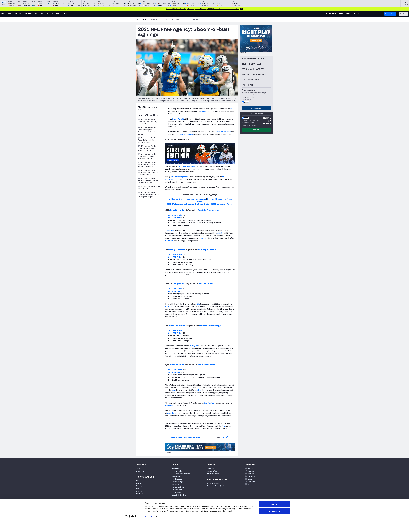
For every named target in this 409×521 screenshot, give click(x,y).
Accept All (274, 504)
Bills (231, 109)
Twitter (250, 468)
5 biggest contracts (176, 199)
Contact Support (213, 483)
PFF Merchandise (213, 474)
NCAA (3, 4)
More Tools (256, 108)
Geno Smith (203, 238)
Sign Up (256, 130)
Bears (173, 390)
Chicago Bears (207, 249)
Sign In (403, 13)
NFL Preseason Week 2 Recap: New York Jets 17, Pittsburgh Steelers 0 (147, 164)
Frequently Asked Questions (217, 486)
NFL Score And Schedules (181, 474)
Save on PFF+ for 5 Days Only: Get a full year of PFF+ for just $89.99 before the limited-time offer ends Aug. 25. (204, 9)
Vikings (220, 233)
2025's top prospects (185, 134)
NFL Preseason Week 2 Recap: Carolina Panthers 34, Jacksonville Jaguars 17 (148, 180)
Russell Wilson (172, 413)
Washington (193, 346)
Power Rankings (177, 482)
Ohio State (169, 405)
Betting (194, 19)
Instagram (251, 471)
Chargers (203, 111)
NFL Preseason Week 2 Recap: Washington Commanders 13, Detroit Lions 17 (147, 131)
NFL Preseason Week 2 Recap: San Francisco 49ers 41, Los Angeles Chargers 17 (149, 195)
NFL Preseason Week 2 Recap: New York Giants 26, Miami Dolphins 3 (147, 122)
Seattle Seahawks (208, 210)
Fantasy (153, 19)
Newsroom (140, 471)
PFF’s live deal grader (179, 177)
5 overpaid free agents (216, 199)
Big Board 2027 (177, 492)
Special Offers (212, 471)
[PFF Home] (3, 14)
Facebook (251, 476)
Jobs (138, 468)
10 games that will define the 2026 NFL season (149, 187)
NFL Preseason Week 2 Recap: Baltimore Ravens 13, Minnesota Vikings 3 (148, 148)
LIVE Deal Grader (202, 204)
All (138, 19)
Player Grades (176, 476)
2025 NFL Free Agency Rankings (180, 204)
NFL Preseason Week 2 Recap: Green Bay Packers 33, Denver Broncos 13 (148, 172)
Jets (223, 426)
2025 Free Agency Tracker (222, 204)
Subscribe (210, 468)
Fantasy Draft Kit (178, 487)
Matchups (175, 484)
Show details (149, 517)
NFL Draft (176, 19)
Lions (199, 390)
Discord (250, 479)
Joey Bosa (179, 283)
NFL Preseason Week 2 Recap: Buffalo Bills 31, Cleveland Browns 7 (147, 140)
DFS (185, 19)
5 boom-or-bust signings (195, 199)
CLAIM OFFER (390, 13)
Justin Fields (176, 365)
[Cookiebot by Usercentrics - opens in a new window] (130, 516)
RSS (249, 484)
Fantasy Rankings (178, 490)
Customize (273, 511)
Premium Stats (177, 479)
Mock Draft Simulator (223, 132)
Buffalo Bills (205, 283)
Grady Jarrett (178, 119)
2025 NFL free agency (187, 166)
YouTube (251, 474)
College (164, 19)
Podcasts (251, 482)
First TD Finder (177, 471)
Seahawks (169, 241)
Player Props (176, 468)
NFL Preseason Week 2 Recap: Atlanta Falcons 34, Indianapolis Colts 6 (147, 156)
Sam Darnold (176, 210)
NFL (3, 2)
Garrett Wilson (209, 403)
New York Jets (206, 365)
